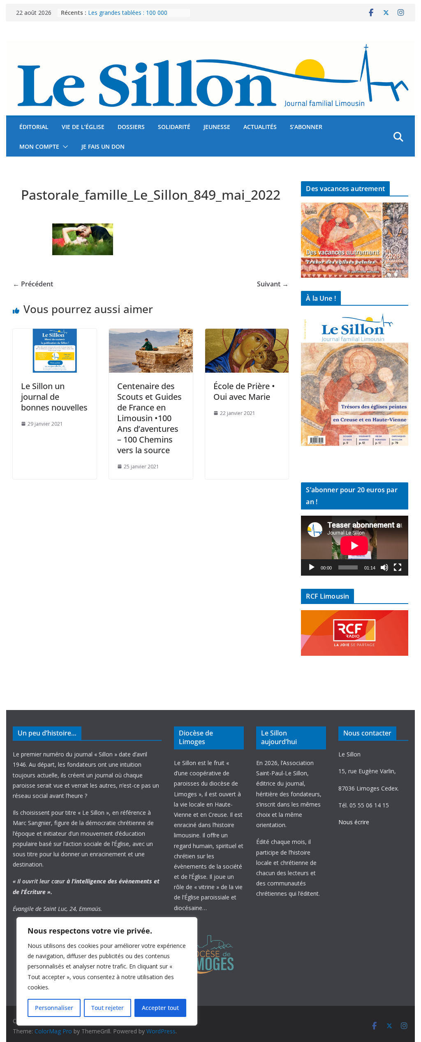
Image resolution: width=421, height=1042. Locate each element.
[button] (63, 146)
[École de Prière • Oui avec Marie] (247, 334)
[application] (354, 546)
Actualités (260, 127)
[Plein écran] (397, 567)
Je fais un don (103, 146)
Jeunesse (217, 127)
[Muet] (384, 567)
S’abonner (306, 127)
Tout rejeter (107, 1008)
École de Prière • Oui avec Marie (244, 391)
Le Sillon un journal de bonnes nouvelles (54, 396)
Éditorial (34, 127)
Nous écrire (353, 822)
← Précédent (33, 283)
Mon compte (39, 146)
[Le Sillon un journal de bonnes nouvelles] (55, 334)
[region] (106, 971)
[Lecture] (312, 567)
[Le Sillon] (210, 46)
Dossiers (131, 127)
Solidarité (174, 127)
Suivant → (273, 283)
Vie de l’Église (83, 127)
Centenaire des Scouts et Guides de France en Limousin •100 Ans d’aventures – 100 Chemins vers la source (149, 418)
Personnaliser (54, 1008)
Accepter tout (160, 1008)
